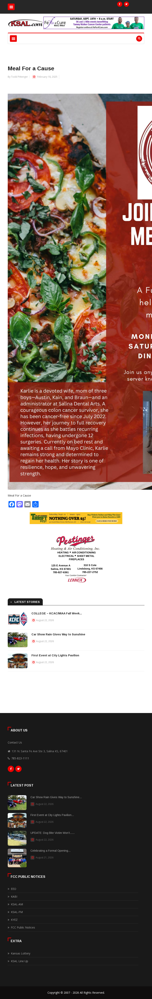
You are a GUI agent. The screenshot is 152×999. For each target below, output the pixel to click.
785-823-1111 (20, 758)
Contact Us (15, 742)
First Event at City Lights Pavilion (55, 655)
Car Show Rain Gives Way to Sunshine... (56, 797)
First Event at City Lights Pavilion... (52, 815)
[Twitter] (126, 4)
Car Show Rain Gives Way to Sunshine (58, 634)
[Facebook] (119, 4)
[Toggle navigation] (11, 7)
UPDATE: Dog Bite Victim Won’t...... (52, 832)
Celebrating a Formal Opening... (50, 850)
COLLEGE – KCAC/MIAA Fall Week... (56, 613)
